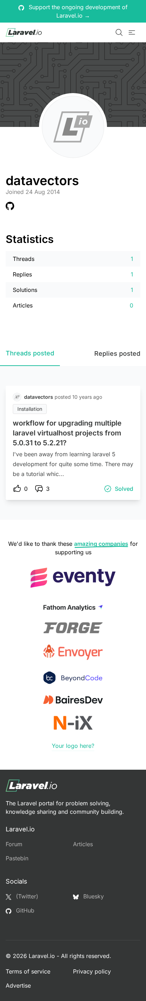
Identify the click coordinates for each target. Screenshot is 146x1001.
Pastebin (17, 858)
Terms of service (28, 971)
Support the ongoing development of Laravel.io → (77, 11)
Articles (83, 844)
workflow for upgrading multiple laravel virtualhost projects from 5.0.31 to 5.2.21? (67, 433)
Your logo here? (73, 745)
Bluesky (93, 896)
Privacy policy (92, 971)
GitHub (24, 910)
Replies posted (117, 353)
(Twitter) (26, 896)
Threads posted (30, 353)
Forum (14, 844)
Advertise (18, 985)
